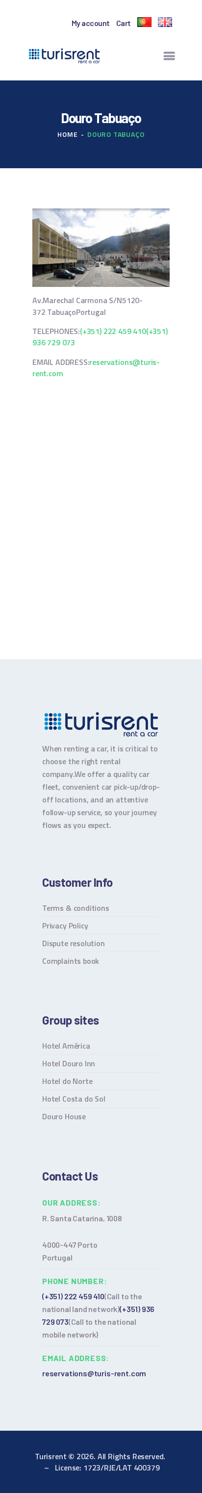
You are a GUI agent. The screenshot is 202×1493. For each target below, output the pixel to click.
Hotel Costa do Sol (73, 1099)
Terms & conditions (75, 908)
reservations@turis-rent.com (96, 367)
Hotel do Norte (67, 1081)
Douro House (64, 1116)
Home (67, 134)
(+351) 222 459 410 (113, 331)
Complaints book (70, 961)
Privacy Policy (65, 925)
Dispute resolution (73, 943)
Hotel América (66, 1046)
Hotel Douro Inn (68, 1063)
